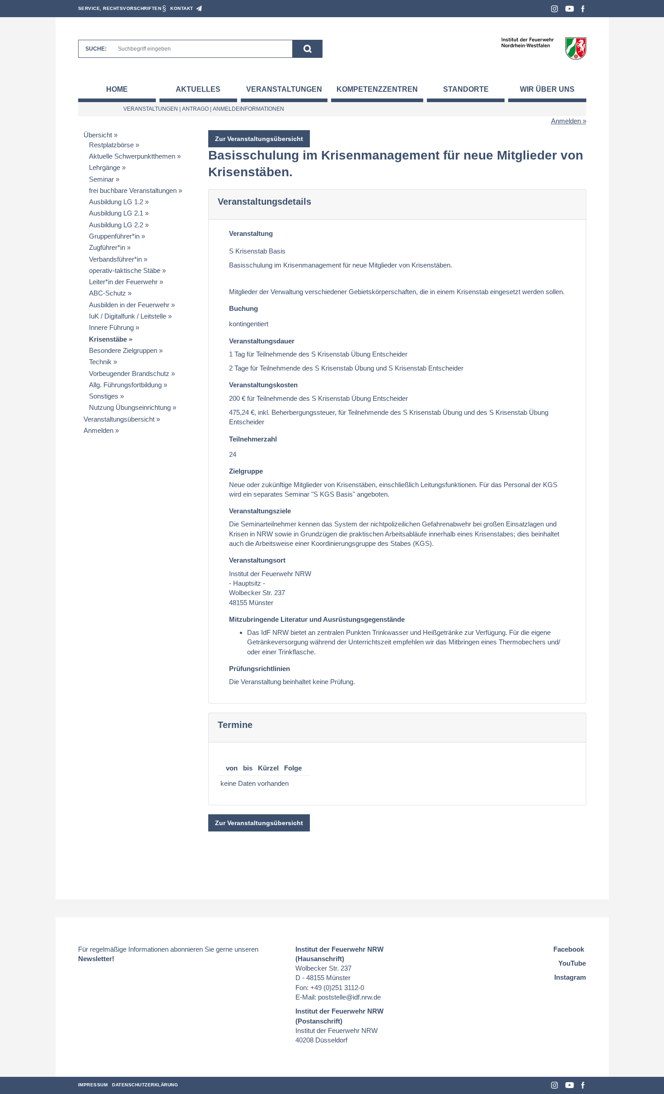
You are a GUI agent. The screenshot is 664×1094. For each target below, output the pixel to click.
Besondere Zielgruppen (123, 350)
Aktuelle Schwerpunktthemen (132, 156)
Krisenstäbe (108, 339)
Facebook (583, 8)
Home (117, 89)
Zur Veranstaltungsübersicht (259, 138)
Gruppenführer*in (114, 236)
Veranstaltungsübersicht (119, 419)
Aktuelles (198, 89)
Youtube (569, 8)
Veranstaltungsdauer (262, 341)
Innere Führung (111, 327)
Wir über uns (547, 89)
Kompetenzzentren (377, 89)
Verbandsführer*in (115, 259)
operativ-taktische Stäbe (124, 270)
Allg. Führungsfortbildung (125, 385)
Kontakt (181, 8)
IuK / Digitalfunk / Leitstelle (127, 316)
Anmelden (566, 121)
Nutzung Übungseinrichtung (130, 407)
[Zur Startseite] (543, 48)
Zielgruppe (246, 471)
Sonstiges (103, 396)
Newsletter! (96, 959)
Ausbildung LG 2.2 (116, 225)
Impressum (93, 1084)
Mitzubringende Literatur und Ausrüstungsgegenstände (317, 619)
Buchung (243, 308)
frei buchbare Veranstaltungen (133, 190)
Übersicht (98, 135)
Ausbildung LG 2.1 (116, 213)
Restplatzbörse (111, 145)
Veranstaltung (251, 233)
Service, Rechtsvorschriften (120, 8)
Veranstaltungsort (257, 560)
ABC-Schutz (107, 293)
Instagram (554, 8)
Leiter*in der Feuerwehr (123, 282)
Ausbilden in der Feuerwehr (129, 305)
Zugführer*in (107, 247)
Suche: (96, 49)
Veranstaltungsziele (260, 511)
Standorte (466, 89)
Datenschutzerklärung (145, 1084)
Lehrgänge (104, 167)
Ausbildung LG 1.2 (116, 202)
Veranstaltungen (284, 89)
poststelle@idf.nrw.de (349, 997)
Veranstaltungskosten (263, 385)
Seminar (101, 179)
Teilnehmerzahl (253, 439)
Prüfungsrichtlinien (259, 668)
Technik (100, 362)
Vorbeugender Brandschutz (129, 373)
